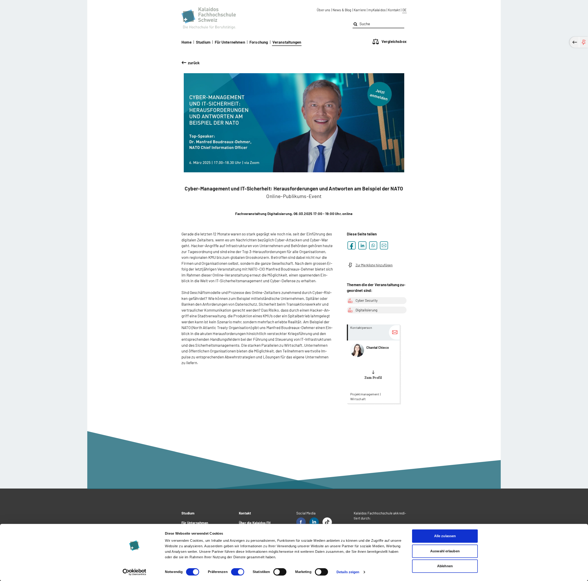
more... (373, 363)
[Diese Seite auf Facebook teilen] (351, 245)
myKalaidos (377, 10)
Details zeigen (347, 572)
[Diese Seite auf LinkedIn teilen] (362, 245)
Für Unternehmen (230, 42)
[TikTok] (327, 522)
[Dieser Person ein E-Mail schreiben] (394, 332)
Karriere (360, 10)
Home (186, 42)
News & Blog (342, 10)
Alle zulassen (445, 536)
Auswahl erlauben (445, 551)
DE (404, 10)
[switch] (237, 571)
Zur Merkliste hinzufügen (374, 265)
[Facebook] (301, 522)
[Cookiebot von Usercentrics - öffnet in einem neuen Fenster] (134, 572)
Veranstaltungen (286, 42)
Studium (203, 42)
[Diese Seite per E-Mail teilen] (384, 245)
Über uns (323, 10)
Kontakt (394, 10)
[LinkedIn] (314, 522)
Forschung (258, 42)
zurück (194, 62)
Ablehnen (445, 566)
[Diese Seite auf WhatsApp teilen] (373, 245)
